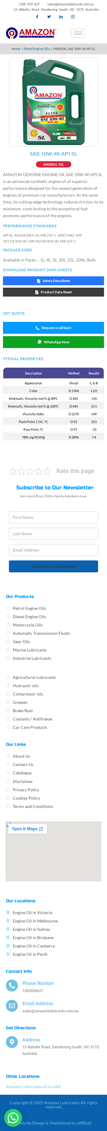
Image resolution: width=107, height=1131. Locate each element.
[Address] (12, 1042)
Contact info (19, 971)
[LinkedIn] (61, 16)
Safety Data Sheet (56, 280)
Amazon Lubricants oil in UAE (33, 1086)
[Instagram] (73, 16)
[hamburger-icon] (78, 33)
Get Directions (21, 1027)
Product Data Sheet (56, 292)
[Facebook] (37, 16)
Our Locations (20, 900)
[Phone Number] (12, 985)
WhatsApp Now (56, 342)
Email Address (37, 1003)
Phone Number (38, 983)
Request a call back (56, 327)
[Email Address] (12, 1006)
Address (31, 1040)
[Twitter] (49, 16)
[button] (96, 33)
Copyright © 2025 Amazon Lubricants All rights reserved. (53, 1104)
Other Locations (23, 1076)
